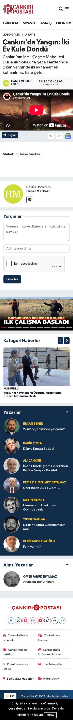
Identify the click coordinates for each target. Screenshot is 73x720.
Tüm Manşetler (53, 664)
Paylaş (12, 135)
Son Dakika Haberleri (20, 678)
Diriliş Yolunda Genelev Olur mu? (44, 527)
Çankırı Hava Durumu (49, 637)
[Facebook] (11, 620)
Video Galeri (11, 34)
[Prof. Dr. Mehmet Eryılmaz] (11, 485)
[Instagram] (33, 620)
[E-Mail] (29, 200)
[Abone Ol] (67, 136)
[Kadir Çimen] (11, 446)
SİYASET (29, 23)
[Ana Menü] (67, 9)
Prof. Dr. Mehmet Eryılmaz (44, 482)
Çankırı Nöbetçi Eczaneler (15, 637)
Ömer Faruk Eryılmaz (40, 576)
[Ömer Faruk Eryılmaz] (11, 579)
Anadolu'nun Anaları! (39, 582)
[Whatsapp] (62, 620)
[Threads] (55, 620)
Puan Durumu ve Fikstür (16, 666)
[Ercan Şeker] (11, 426)
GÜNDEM (10, 23)
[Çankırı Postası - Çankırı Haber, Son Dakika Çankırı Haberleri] (18, 9)
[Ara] (61, 9)
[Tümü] (68, 412)
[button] (60, 340)
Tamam (50, 715)
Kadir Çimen (32, 443)
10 (69, 327)
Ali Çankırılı (32, 460)
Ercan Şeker (33, 423)
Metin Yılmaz (33, 499)
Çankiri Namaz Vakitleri (15, 652)
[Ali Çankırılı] (11, 465)
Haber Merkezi (37, 191)
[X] (18, 620)
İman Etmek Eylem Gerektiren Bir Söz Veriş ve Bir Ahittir (45, 468)
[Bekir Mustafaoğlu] (11, 544)
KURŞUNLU (11, 388)
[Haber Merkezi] (13, 194)
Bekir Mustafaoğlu (39, 541)
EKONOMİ (64, 23)
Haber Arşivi (51, 678)
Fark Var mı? (32, 546)
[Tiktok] (47, 620)
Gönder (12, 279)
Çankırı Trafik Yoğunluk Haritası (49, 652)
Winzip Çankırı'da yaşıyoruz (44, 429)
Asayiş (30, 34)
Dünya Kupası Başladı (39, 449)
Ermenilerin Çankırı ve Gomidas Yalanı (39, 507)
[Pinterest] (25, 620)
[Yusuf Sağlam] (11, 524)
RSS (12, 696)
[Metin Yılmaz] (11, 504)
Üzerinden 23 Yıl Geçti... (41, 488)
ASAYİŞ (45, 23)
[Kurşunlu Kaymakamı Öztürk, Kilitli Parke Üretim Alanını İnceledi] (36, 366)
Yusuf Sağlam (34, 519)
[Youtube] (40, 620)
